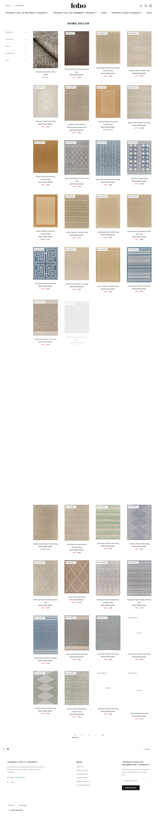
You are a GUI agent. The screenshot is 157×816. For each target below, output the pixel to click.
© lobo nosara (16, 810)
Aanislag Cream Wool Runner (45, 437)
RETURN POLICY (82, 774)
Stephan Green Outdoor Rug (45, 708)
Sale (149, 13)
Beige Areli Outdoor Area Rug (45, 339)
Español (20, 5)
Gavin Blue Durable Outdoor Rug (108, 179)
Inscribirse (130, 788)
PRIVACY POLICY (82, 778)
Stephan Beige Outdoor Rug (139, 70)
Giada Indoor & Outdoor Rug (108, 232)
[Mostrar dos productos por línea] (4, 749)
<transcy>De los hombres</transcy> (75, 13)
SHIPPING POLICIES (83, 785)
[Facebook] (8, 782)
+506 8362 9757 (20, 777)
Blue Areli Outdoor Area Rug (76, 654)
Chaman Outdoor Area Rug (46, 121)
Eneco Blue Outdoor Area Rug (139, 654)
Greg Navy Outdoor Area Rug (108, 654)
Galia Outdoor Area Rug (139, 713)
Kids (103, 13)
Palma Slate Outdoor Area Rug (45, 658)
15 (102, 735)
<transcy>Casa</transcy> (126, 13)
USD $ (8, 5)
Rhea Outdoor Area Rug (139, 489)
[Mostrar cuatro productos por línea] (8, 749)
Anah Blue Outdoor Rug (45, 487)
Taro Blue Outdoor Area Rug (45, 283)
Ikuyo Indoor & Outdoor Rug (108, 286)
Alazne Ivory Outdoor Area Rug (139, 122)
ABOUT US (80, 767)
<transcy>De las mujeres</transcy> (26, 13)
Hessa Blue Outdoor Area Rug (139, 286)
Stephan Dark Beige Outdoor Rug (45, 544)
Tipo (147, 749)
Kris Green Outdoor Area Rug (108, 543)
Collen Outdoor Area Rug (108, 391)
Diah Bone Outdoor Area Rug (76, 488)
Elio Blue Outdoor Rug (139, 178)
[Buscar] (146, 6)
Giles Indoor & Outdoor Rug (108, 338)
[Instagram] (12, 782)
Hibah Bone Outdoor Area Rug (76, 284)
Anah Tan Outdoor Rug (76, 597)
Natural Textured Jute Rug (45, 72)
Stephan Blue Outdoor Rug (139, 544)
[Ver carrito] (151, 5)
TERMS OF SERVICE (83, 781)
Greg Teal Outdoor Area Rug (108, 709)
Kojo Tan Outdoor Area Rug (139, 335)
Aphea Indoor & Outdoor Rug (77, 232)
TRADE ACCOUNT (82, 770)
